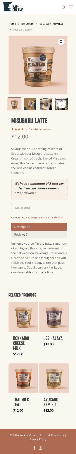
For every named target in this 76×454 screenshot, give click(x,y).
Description (22, 227)
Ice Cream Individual (51, 23)
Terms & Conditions (52, 435)
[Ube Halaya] (54, 317)
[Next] (61, 104)
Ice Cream (27, 23)
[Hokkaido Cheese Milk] (23, 317)
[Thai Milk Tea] (23, 378)
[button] (61, 41)
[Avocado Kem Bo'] (54, 378)
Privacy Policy (38, 439)
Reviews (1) (22, 234)
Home (12, 23)
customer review (40, 129)
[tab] (39, 227)
